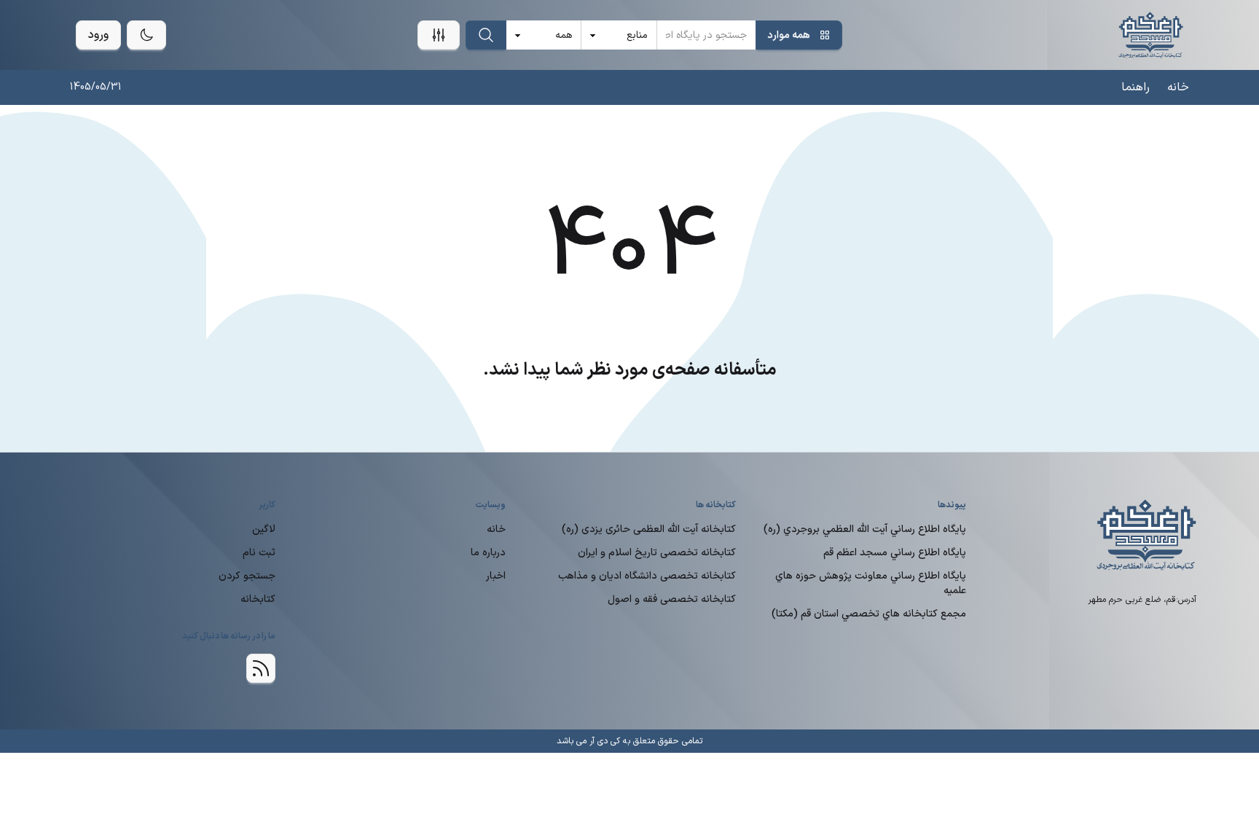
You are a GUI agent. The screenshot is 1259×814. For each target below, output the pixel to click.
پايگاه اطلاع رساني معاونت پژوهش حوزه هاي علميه (870, 583)
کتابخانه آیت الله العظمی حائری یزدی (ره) (649, 529)
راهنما (1135, 87)
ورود (98, 35)
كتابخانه (257, 599)
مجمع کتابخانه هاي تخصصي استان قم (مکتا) (869, 614)
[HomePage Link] (1150, 35)
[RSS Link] (260, 668)
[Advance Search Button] (438, 35)
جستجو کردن (247, 576)
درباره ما (488, 552)
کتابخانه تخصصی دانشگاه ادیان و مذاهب (647, 576)
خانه (1178, 87)
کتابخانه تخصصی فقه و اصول (672, 599)
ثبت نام (259, 552)
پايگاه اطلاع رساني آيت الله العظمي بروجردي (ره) (865, 529)
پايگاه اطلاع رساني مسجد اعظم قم (894, 552)
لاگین (263, 529)
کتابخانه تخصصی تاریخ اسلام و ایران (657, 552)
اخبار (496, 576)
